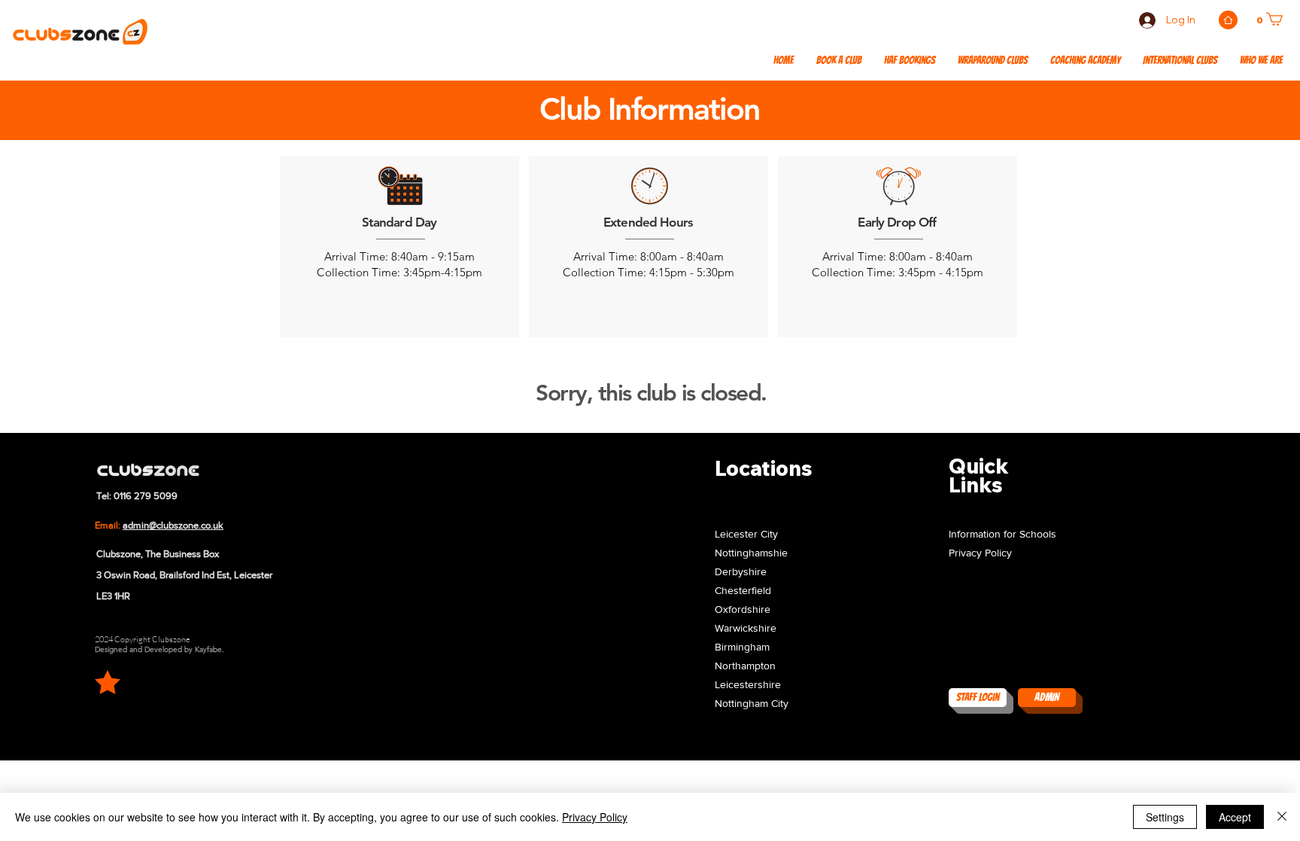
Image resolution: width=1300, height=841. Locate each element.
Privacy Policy (594, 816)
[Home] (1228, 20)
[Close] (1282, 817)
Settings (1165, 816)
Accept (1235, 816)
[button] (1180, 61)
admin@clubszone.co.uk (173, 525)
